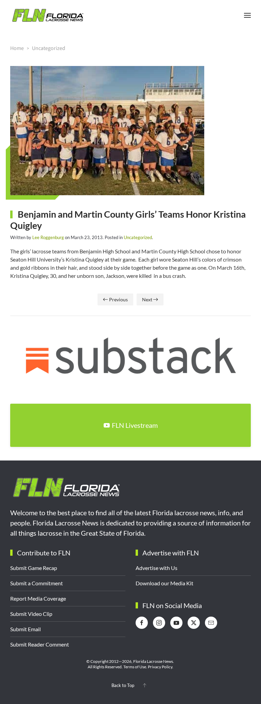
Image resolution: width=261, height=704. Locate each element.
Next (147, 299)
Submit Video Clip (31, 613)
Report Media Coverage (38, 598)
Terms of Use (134, 666)
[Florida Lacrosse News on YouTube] (176, 623)
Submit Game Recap (33, 568)
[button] (247, 15)
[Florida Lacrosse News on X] (194, 623)
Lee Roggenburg (48, 237)
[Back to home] (47, 15)
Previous (118, 299)
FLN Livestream (135, 425)
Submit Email (25, 629)
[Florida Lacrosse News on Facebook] (142, 623)
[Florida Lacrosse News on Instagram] (159, 623)
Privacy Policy (160, 666)
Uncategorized (138, 237)
